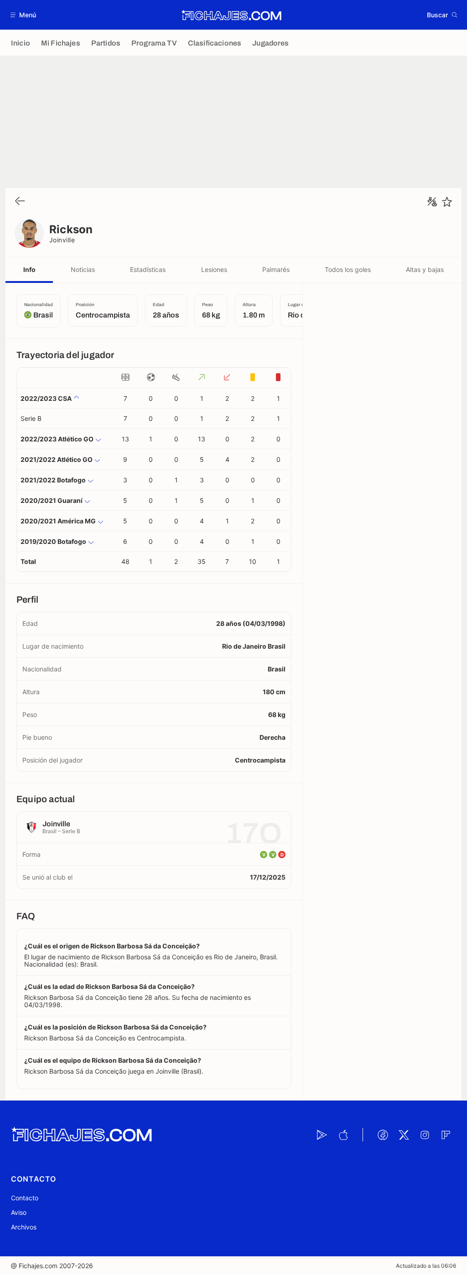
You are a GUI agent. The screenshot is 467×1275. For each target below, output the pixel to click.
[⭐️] (446, 201)
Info (29, 269)
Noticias (83, 269)
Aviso (18, 1212)
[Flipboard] (445, 1135)
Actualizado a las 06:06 (426, 1265)
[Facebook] (382, 1135)
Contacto (24, 1198)
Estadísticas (148, 269)
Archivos (23, 1227)
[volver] (20, 201)
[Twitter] (403, 1135)
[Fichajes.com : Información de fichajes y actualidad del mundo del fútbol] (231, 15)
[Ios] (343, 1135)
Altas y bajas (425, 269)
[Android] (322, 1135)
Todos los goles (348, 269)
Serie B (31, 418)
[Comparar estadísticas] (432, 201)
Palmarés (276, 269)
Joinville (62, 240)
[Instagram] (424, 1135)
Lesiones (214, 269)
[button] (23, 14)
